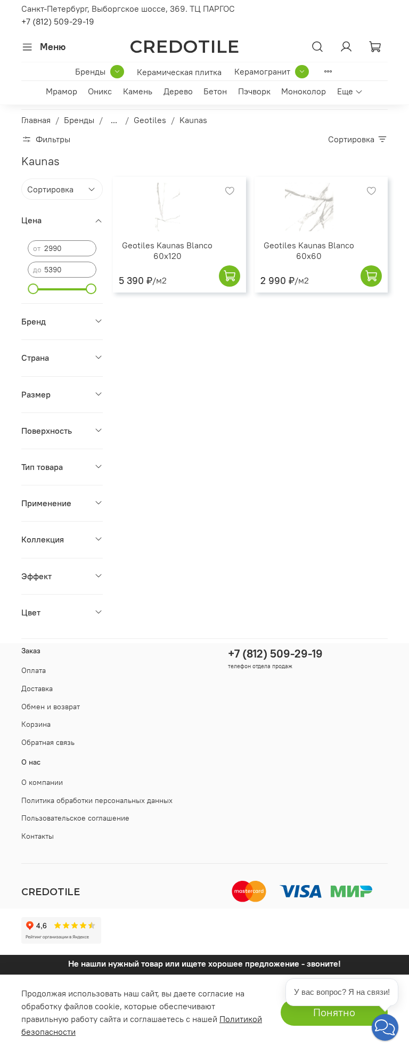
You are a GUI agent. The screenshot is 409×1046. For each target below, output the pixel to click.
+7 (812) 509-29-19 (57, 21)
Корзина (36, 724)
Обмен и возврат (50, 706)
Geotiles (150, 120)
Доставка (37, 688)
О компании (42, 782)
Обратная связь (48, 742)
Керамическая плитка (179, 72)
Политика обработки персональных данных (97, 800)
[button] (385, 1027)
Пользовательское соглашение (75, 818)
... (114, 120)
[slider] (33, 289)
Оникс (100, 91)
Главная (36, 120)
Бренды (90, 71)
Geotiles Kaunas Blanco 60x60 (309, 250)
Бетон (215, 91)
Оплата (33, 670)
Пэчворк (254, 91)
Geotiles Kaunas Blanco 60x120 (167, 250)
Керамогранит (262, 71)
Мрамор (61, 91)
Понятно (334, 1012)
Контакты (37, 836)
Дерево (178, 91)
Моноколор (303, 91)
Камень (137, 91)
